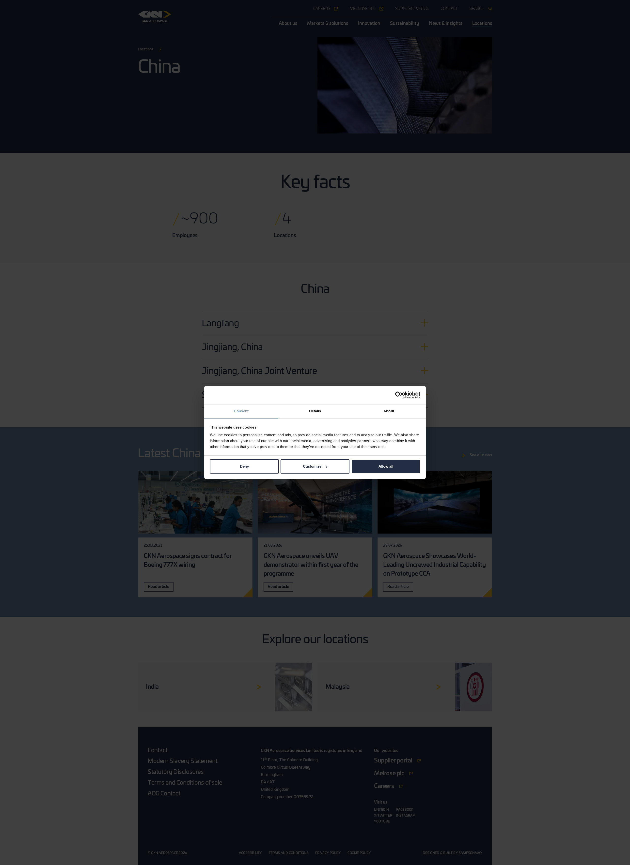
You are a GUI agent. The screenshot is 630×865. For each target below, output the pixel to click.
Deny (244, 466)
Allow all (385, 466)
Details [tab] (315, 411)
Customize (312, 466)
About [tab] (388, 411)
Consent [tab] (241, 411)
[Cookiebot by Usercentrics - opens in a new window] (398, 395)
